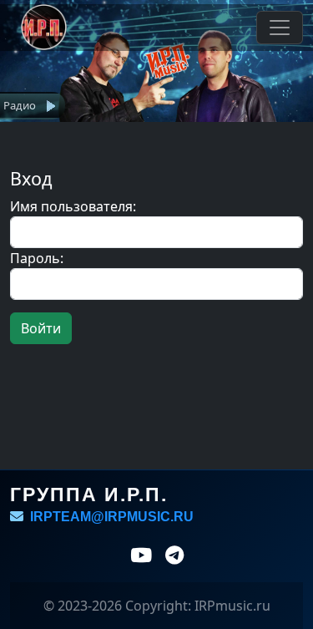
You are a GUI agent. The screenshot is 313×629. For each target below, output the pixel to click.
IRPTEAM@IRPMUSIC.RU (108, 517)
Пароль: (36, 258)
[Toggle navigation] (279, 27)
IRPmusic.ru (232, 605)
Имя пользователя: (73, 206)
